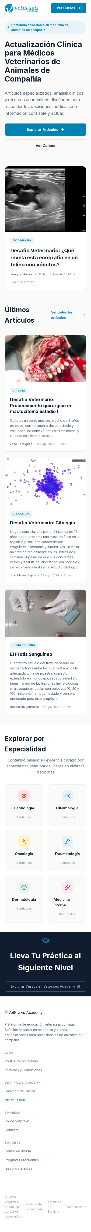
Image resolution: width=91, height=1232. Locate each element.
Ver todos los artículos (62, 314)
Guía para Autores (18, 1169)
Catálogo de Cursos (20, 1091)
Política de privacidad (21, 1061)
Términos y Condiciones (23, 1070)
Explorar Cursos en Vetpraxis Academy (43, 986)
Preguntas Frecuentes (22, 1160)
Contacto (12, 1130)
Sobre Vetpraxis (17, 1121)
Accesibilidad (76, 1207)
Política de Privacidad (34, 1206)
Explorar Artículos (42, 129)
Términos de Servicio (54, 1206)
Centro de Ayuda (18, 1151)
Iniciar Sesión (15, 1100)
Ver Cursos (66, 8)
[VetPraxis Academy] (21, 8)
